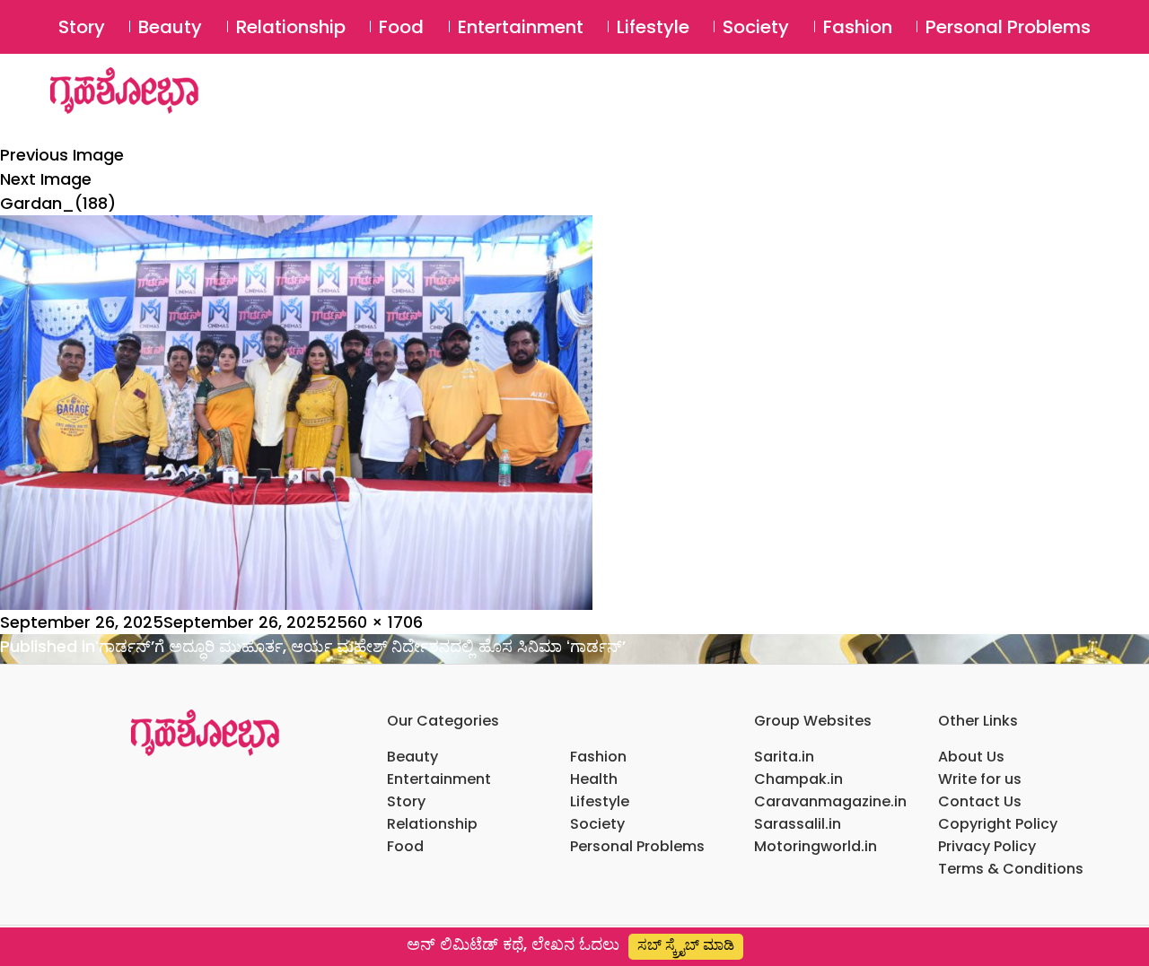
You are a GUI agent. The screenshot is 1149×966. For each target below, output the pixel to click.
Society (756, 26)
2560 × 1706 (375, 622)
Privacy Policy (987, 846)
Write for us (980, 779)
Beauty (170, 26)
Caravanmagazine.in (830, 801)
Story (81, 26)
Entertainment (520, 26)
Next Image (46, 179)
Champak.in (798, 779)
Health (594, 779)
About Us (971, 756)
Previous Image (62, 155)
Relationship (291, 26)
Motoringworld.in (815, 846)
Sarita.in (784, 756)
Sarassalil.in (797, 824)
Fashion (857, 26)
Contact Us (980, 801)
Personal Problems (1008, 26)
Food (401, 26)
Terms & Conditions (1010, 868)
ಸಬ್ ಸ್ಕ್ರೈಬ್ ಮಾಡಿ (685, 945)
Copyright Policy (997, 824)
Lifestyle (653, 26)
